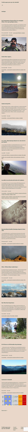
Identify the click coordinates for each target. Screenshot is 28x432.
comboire (10, 196)
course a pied (15, 32)
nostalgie (21, 118)
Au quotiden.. (4, 69)
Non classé (24, 155)
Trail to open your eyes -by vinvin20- (10, 2)
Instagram (15, 428)
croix (6, 157)
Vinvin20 (10, 32)
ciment (7, 196)
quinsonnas (18, 157)
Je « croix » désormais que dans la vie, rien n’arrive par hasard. (13, 141)
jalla (15, 157)
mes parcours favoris (16, 69)
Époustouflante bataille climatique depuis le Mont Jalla (13, 230)
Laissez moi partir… (6, 103)
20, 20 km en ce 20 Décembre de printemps (12, 344)
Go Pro (13, 193)
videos (14, 194)
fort (21, 196)
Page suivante (4, 410)
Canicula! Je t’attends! (7, 379)
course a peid (15, 196)
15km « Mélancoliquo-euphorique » (10, 267)
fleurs (19, 196)
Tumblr (14, 427)
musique (23, 32)
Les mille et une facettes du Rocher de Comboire (13, 180)
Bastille (3, 157)
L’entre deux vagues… (7, 56)
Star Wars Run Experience (8, 302)
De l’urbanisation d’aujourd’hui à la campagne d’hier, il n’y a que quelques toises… (12, 21)
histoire (6, 35)
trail (2, 158)
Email (14, 429)
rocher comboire (13, 198)
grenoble (3, 35)
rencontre (22, 157)
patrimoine (7, 198)
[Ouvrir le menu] (2, 5)
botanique (3, 196)
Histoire (19, 32)
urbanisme (11, 35)
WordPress (23, 428)
